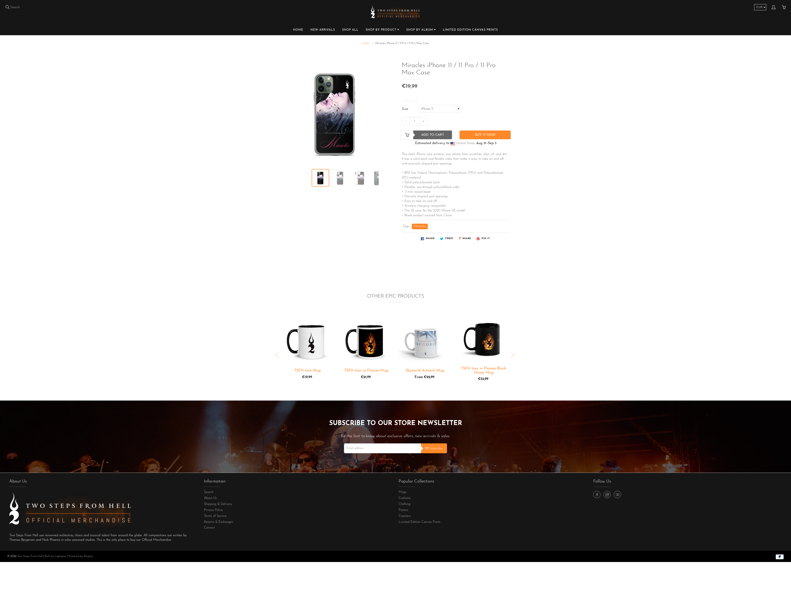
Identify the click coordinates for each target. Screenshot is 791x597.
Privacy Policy (213, 510)
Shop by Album (420, 30)
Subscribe (436, 448)
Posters (403, 510)
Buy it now (485, 135)
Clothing (404, 504)
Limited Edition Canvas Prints (470, 30)
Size (405, 109)
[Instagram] (607, 494)
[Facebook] (596, 494)
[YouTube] (617, 494)
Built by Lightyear (55, 556)
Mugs (402, 492)
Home (298, 30)
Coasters (405, 516)
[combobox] (440, 108)
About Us (210, 498)
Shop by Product (381, 30)
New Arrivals (322, 30)
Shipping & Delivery (218, 504)
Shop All (350, 30)
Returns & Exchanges (218, 522)
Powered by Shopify (81, 556)
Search (208, 492)
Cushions (405, 498)
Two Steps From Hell (29, 556)
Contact (209, 527)
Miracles (420, 226)
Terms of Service (215, 516)
